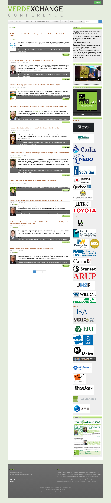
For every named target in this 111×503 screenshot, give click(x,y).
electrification (45, 170)
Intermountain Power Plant (37, 74)
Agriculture (24, 95)
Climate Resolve (35, 187)
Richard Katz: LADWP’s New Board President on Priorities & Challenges (32, 60)
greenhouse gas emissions (25, 172)
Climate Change (57, 74)
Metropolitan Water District (25, 49)
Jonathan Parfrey (26, 187)
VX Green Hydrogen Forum (42, 21)
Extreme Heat (54, 119)
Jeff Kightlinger (22, 213)
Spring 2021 (16, 204)
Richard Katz (21, 74)
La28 (28, 76)
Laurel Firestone (22, 142)
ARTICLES (12, 479)
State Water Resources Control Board (37, 142)
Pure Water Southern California (56, 49)
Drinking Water (51, 142)
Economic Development (52, 239)
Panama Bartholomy (23, 170)
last (44, 272)
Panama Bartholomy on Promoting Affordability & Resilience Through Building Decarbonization (39, 153)
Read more (66, 54)
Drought (65, 142)
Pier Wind (24, 76)
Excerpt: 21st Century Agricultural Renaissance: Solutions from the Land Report (35, 85)
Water (19, 76)
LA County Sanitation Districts (40, 49)
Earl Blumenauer (22, 119)
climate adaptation (63, 239)
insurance (48, 119)
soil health (60, 95)
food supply (54, 95)
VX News (64, 21)
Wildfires (66, 119)
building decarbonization (35, 170)
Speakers (28, 21)
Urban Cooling (66, 187)
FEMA (43, 119)
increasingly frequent (38, 111)
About (79, 21)
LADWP (27, 74)
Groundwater (58, 142)
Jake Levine (21, 239)
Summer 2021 (17, 157)
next (40, 272)
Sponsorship (55, 21)
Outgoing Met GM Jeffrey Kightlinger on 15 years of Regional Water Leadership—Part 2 (36, 200)
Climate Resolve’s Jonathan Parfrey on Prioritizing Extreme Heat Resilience (33, 181)
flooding (61, 119)
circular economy (32, 95)
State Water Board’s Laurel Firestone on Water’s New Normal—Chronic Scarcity (34, 128)
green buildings (54, 170)
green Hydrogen (48, 74)
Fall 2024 (15, 39)
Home (11, 21)
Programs (18, 21)
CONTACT (12, 481)
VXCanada (97, 2)
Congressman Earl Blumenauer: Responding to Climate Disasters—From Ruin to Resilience (38, 106)
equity (19, 144)
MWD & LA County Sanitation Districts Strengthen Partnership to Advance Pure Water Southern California (39, 34)
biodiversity (67, 95)
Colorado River (44, 213)
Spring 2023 (16, 89)
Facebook (19, 472)
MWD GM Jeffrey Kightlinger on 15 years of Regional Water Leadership (31, 248)
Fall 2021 (15, 132)
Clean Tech (42, 239)
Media (72, 21)
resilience (24, 51)
